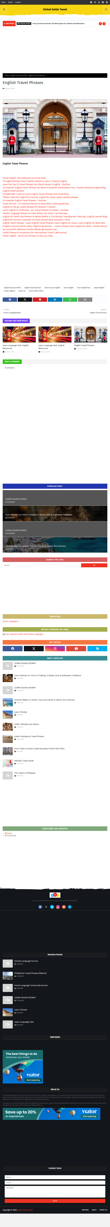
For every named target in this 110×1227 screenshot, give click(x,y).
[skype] (107, 2)
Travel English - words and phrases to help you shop (28, 236)
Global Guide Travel (55, 9)
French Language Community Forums (31, 985)
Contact (18, 2)
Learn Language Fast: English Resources (16, 347)
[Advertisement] (55, 49)
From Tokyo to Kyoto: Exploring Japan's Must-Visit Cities (39, 748)
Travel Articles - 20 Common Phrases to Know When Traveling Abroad (36, 203)
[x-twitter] (95, 2)
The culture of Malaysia (24, 773)
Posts (9, 833)
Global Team (10, 88)
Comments (11, 836)
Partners (85, 1210)
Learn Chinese (20, 712)
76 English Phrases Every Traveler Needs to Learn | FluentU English (35, 181)
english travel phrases (32, 288)
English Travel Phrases (84, 345)
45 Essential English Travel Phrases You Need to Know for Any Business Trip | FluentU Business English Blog (54, 187)
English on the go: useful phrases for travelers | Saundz (29, 207)
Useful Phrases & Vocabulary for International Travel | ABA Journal (35, 232)
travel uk (22, 291)
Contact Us (103, 1210)
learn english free (83, 288)
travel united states (36, 291)
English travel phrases (13, 191)
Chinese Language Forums (26, 961)
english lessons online (18, 75)
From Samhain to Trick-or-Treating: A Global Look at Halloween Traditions (38, 515)
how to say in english (52, 288)
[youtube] (76, 648)
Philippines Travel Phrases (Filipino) (30, 973)
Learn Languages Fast (24, 1022)
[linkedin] (70, 907)
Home (3, 2)
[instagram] (99, 2)
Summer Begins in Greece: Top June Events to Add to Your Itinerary (35, 546)
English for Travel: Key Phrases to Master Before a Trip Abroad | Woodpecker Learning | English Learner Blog (55, 216)
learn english (69, 288)
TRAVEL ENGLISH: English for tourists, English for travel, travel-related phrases (40, 197)
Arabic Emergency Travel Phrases (29, 736)
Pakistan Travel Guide (24, 761)
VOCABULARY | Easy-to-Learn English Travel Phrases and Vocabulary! (36, 194)
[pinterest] (103, 2)
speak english (99, 288)
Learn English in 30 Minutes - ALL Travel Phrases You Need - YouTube (36, 210)
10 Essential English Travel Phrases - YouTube (24, 200)
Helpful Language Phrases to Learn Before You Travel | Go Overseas (35, 213)
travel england (9, 291)
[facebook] (91, 2)
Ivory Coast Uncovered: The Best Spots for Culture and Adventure (58, 23)
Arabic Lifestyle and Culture (26, 724)
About (10, 2)
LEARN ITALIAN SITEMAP (16, 499)
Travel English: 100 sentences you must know (24, 178)
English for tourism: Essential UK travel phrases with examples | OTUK (36, 219)
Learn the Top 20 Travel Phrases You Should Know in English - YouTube (36, 184)
